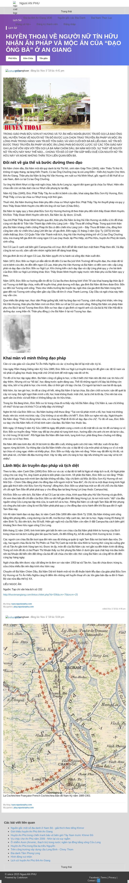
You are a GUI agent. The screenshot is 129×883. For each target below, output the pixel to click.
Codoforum (22, 877)
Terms (104, 877)
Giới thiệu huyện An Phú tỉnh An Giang (32, 831)
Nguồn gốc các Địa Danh (71, 17)
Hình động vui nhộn (21, 856)
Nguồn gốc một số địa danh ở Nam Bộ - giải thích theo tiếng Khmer (47, 827)
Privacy (112, 877)
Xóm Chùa (28, 58)
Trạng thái (66, 867)
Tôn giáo (43, 58)
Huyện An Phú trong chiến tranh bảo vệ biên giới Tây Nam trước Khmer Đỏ (52, 835)
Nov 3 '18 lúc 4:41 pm (52, 70)
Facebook (94, 877)
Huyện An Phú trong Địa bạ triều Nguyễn (33, 845)
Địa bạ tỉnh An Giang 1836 (38, 17)
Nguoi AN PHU (29, 3)
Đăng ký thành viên (47, 24)
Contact (91, 880)
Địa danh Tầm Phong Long (25, 853)
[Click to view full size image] (64, 708)
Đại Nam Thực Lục (101, 17)
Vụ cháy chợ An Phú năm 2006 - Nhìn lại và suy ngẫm (40, 838)
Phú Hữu (12, 58)
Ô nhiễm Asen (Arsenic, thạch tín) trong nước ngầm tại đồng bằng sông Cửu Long (56, 842)
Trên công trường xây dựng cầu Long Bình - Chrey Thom (42, 849)
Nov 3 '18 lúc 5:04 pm (52, 616)
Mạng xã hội (22, 24)
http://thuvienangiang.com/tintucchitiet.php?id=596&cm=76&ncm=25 (40, 594)
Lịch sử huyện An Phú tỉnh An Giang (30, 860)
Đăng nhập (70, 24)
